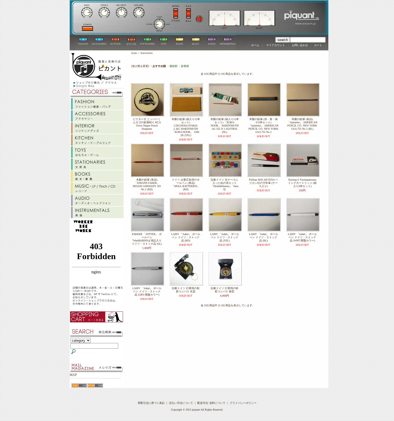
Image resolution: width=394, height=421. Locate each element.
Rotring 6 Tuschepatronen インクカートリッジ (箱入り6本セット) (302, 183)
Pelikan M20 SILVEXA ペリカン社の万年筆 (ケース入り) (263, 183)
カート (318, 45)
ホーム (255, 45)
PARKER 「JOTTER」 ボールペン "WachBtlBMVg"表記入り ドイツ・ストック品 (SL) (147, 239)
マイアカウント (275, 45)
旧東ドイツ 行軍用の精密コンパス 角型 (224, 290)
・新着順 (183, 66)
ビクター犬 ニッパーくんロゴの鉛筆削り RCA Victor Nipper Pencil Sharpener (147, 124)
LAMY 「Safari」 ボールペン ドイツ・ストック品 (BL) (263, 237)
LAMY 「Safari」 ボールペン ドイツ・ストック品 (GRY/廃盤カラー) (146, 291)
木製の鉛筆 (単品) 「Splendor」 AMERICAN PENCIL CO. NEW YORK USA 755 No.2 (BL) (302, 124)
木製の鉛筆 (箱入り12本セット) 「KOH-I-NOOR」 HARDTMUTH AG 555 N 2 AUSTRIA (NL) (224, 125)
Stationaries (146, 53)
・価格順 (172, 66)
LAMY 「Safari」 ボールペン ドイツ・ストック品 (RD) (185, 237)
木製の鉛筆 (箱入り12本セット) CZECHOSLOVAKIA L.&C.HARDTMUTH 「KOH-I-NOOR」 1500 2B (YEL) (186, 127)
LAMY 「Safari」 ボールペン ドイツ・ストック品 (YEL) (224, 237)
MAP (73, 375)
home (134, 53)
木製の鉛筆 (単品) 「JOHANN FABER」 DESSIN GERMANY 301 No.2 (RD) (147, 184)
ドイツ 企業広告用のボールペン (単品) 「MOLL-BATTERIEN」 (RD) (186, 184)
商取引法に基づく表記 (151, 402)
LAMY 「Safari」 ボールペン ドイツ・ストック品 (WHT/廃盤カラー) (302, 237)
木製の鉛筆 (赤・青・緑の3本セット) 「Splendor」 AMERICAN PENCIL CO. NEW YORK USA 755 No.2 (263, 125)
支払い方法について (181, 402)
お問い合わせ (300, 45)
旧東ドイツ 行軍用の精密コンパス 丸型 (185, 290)
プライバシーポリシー (243, 402)
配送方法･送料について (211, 402)
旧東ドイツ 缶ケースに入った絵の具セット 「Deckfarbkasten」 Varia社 (224, 184)
